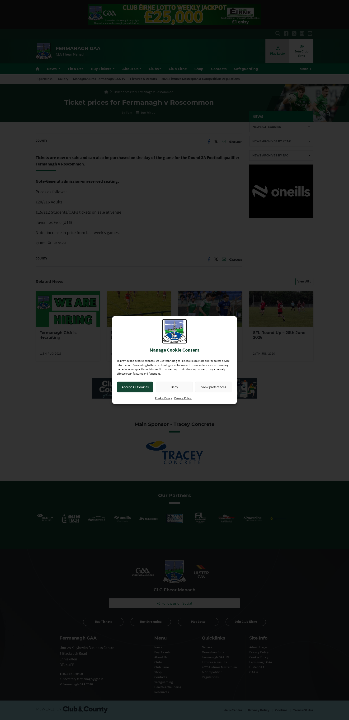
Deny (174, 387)
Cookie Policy (163, 398)
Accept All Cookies (135, 387)
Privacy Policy (183, 398)
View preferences (213, 387)
